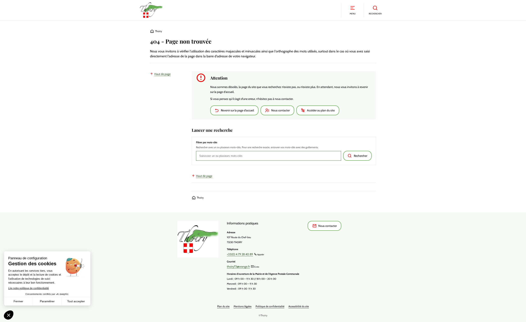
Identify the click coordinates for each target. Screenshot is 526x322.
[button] (352, 10)
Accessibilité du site (298, 306)
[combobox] (268, 156)
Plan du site (223, 306)
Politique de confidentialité (270, 306)
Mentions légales (242, 306)
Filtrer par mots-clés (206, 142)
